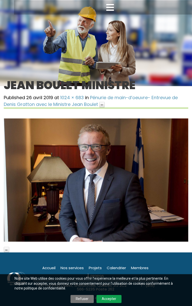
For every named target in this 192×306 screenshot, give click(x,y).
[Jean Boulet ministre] (96, 180)
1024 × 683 (72, 97)
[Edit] (102, 104)
